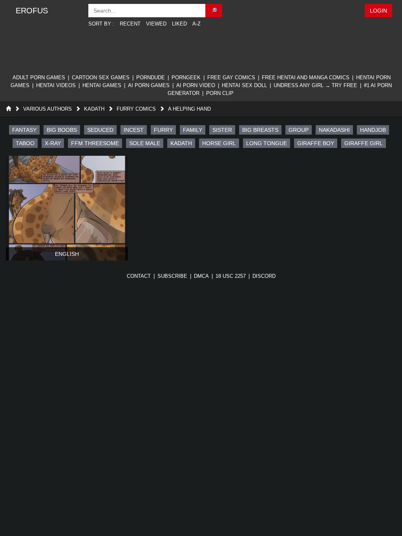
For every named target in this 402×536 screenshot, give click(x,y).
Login (378, 10)
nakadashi (334, 130)
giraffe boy (315, 143)
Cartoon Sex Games (101, 77)
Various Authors (47, 109)
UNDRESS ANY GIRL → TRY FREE (315, 85)
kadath (181, 143)
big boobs (62, 130)
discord (264, 276)
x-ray (53, 143)
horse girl (219, 143)
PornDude (150, 77)
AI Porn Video (195, 85)
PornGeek (186, 77)
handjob (373, 130)
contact (139, 276)
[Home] (8, 109)
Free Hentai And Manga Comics (305, 77)
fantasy (24, 130)
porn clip (220, 93)
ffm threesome (95, 143)
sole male (144, 143)
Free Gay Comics (231, 77)
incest (134, 130)
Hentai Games (101, 85)
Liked (179, 24)
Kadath (94, 109)
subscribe (172, 276)
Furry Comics (136, 109)
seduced (100, 130)
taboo (25, 143)
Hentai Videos (56, 85)
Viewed (156, 24)
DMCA (201, 276)
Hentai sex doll (244, 85)
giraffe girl (363, 143)
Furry (163, 130)
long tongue (266, 143)
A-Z (196, 24)
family (192, 130)
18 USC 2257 (231, 276)
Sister (222, 130)
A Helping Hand (189, 109)
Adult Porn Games (39, 77)
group (299, 130)
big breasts (260, 130)
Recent (130, 24)
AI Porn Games (149, 85)
